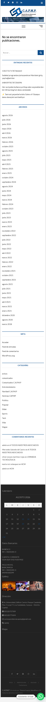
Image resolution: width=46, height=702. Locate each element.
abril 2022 (6, 253)
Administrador (21, 682)
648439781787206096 (12, 82)
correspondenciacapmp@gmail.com (17, 619)
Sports (4, 414)
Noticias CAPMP (9, 396)
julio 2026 (6, 120)
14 (28, 519)
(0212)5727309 (10, 611)
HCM (23, 464)
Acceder (5, 342)
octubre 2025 (7, 146)
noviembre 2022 (8, 231)
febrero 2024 (7, 204)
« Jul (3, 537)
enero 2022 (7, 266)
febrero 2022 (7, 262)
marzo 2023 (7, 222)
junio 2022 (6, 244)
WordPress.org (8, 356)
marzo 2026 (7, 137)
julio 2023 (6, 213)
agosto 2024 (7, 186)
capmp (6, 623)
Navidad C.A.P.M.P (9, 391)
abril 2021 (6, 302)
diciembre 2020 (8, 315)
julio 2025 (6, 155)
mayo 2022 (6, 248)
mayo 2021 (6, 297)
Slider (4, 409)
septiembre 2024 (9, 182)
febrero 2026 (7, 142)
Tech (4, 418)
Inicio (11, 682)
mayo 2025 (6, 160)
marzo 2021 (7, 306)
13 (23, 519)
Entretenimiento (8, 387)
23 (39, 524)
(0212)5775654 (10, 615)
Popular (5, 405)
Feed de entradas (9, 347)
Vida (4, 422)
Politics (5, 400)
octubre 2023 (7, 209)
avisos (4, 374)
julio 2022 (6, 240)
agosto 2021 (7, 284)
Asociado (33, 682)
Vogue (4, 427)
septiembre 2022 (9, 235)
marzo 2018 (7, 324)
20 (23, 524)
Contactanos (23, 685)
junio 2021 (6, 293)
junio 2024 (6, 191)
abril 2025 (6, 164)
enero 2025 (7, 173)
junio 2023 (6, 217)
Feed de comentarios (10, 351)
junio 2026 (6, 124)
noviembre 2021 (8, 271)
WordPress (35, 690)
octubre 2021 (7, 275)
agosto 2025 (7, 151)
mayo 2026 (6, 129)
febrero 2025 (7, 169)
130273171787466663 (12, 71)
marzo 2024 (7, 200)
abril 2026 (6, 133)
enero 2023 (7, 226)
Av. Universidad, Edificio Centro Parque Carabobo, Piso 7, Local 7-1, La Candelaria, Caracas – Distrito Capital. (21, 605)
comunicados (7, 378)
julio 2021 (6, 288)
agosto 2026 (7, 115)
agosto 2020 (7, 320)
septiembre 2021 (9, 280)
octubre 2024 (7, 177)
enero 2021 (7, 311)
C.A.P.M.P (6, 690)
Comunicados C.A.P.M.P (11, 382)
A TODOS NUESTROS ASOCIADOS (24, 445)
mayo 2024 (6, 195)
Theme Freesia (25, 690)
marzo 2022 (7, 257)
